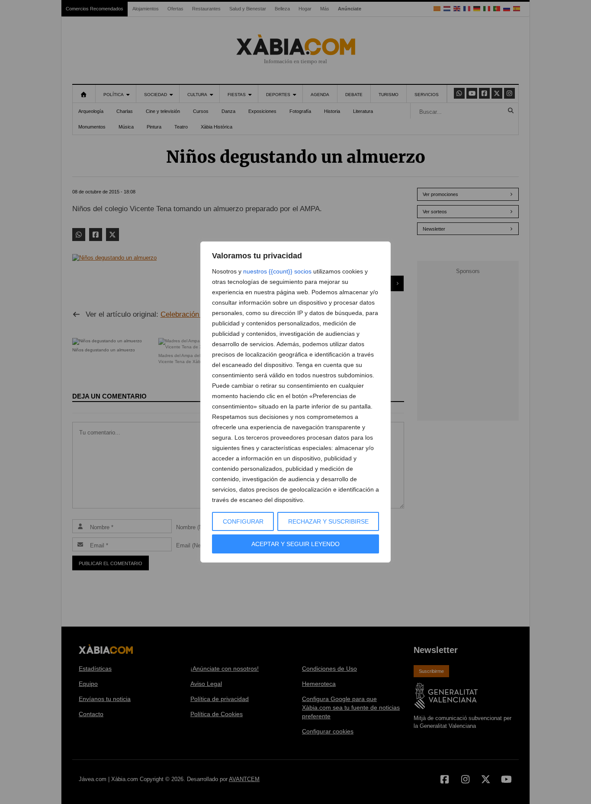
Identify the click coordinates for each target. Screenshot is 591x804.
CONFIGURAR (243, 521)
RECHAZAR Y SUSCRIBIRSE (328, 521)
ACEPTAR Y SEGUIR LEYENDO (295, 543)
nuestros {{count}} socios (277, 271)
